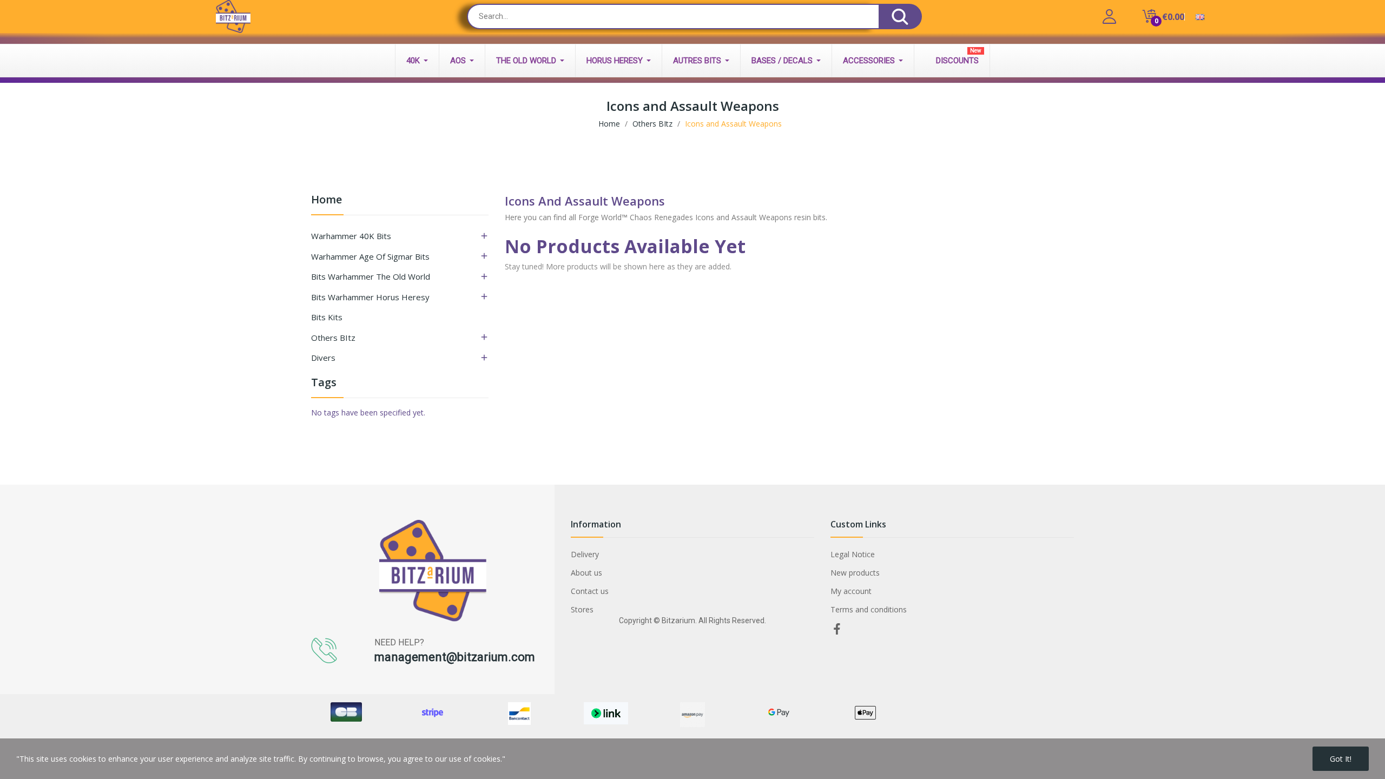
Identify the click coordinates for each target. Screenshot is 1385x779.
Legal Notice (852, 554)
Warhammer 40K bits (351, 235)
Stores (582, 609)
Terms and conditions (868, 609)
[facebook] (836, 629)
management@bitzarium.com (454, 657)
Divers (323, 357)
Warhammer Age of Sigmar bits (370, 256)
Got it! (1340, 759)
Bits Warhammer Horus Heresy (370, 297)
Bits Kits (326, 317)
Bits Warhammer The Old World (370, 276)
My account (851, 591)
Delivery (585, 554)
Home (326, 200)
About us (586, 572)
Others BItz (333, 337)
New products (855, 572)
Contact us (590, 591)
